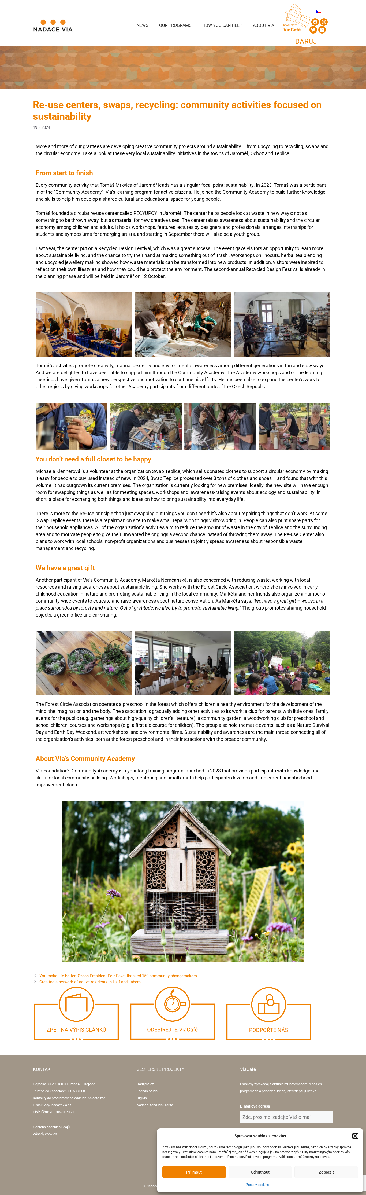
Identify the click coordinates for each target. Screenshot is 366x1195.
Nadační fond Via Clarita (155, 1105)
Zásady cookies (257, 1185)
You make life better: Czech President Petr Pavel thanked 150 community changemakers (118, 975)
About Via (263, 25)
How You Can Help (222, 25)
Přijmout (194, 1172)
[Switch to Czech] (319, 12)
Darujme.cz (145, 1084)
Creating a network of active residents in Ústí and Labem (90, 982)
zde (102, 1098)
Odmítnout (260, 1172)
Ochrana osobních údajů (51, 1127)
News (142, 25)
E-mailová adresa (255, 1106)
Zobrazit (326, 1172)
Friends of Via (147, 1091)
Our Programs (175, 25)
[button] (355, 1136)
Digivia (142, 1098)
